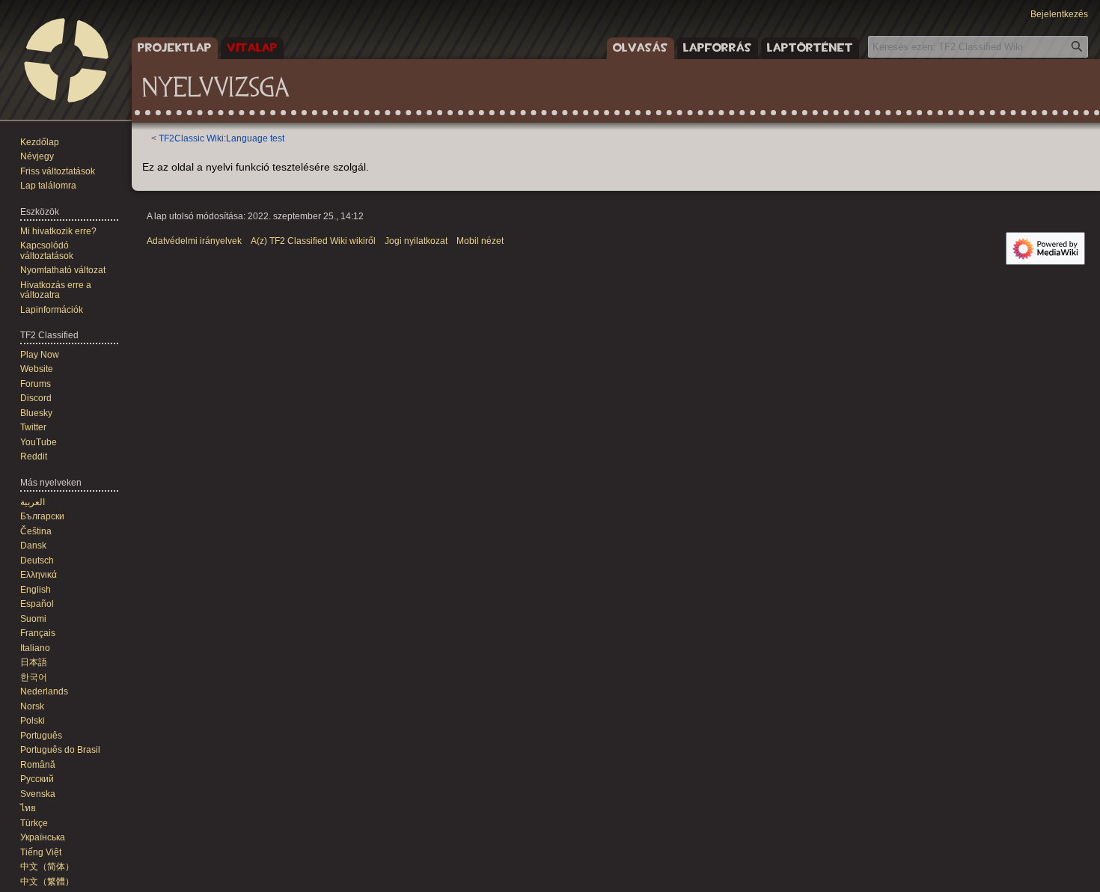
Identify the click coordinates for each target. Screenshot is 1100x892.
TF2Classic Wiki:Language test (221, 138)
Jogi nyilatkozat (416, 241)
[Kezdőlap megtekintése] (66, 60)
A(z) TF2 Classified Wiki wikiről (313, 241)
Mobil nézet (480, 241)
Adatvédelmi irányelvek (194, 241)
